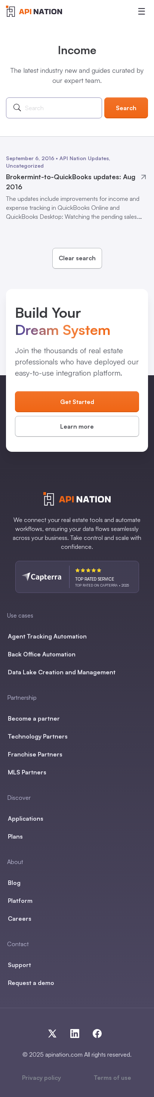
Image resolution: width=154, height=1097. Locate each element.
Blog (14, 882)
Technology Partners (38, 736)
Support (19, 965)
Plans (15, 836)
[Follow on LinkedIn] (77, 1032)
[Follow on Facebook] (96, 1032)
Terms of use (112, 1077)
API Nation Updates (84, 158)
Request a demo (31, 982)
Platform (20, 900)
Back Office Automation (42, 654)
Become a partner (34, 718)
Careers (19, 918)
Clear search (77, 258)
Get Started (77, 401)
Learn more (77, 426)
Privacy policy (41, 1077)
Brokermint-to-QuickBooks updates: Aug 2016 (70, 182)
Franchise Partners (35, 754)
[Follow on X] (55, 1032)
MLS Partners (27, 772)
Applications (25, 818)
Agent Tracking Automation (47, 636)
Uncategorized (25, 165)
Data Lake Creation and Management (62, 672)
